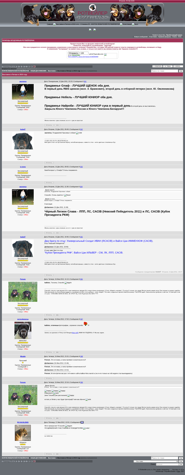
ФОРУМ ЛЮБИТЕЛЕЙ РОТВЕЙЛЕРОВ (15, 71)
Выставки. (52, 71)
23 (29, 66)
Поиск (174, 37)
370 (82, 422)
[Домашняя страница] (57, 315)
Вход (136, 24)
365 (81, 237)
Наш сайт (75, 332)
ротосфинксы (22, 319)
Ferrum (23, 279)
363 (81, 167)
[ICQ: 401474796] (57, 125)
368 (81, 356)
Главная (50, 24)
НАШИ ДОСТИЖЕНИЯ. (38, 71)
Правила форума (164, 37)
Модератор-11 (32, 68)
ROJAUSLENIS (22, 422)
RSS (179, 37)
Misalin (23, 356)
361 (85, 81)
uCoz (182, 469)
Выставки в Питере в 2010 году (69, 71)
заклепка (22, 81)
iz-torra (23, 167)
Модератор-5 (21, 68)
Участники (153, 37)
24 (31, 66)
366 (81, 279)
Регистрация (127, 24)
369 (81, 382)
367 (81, 319)
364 (81, 186)
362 (81, 129)
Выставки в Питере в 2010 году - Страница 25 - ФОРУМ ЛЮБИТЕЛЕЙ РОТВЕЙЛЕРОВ (88, 24)
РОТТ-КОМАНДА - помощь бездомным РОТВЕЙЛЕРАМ (83, 56)
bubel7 (22, 129)
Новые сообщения (141, 37)
